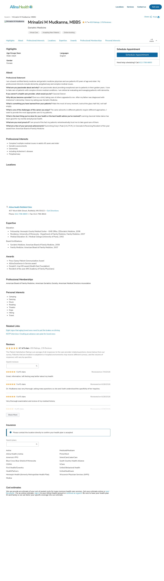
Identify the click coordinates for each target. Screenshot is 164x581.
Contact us (141, 7)
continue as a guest (74, 493)
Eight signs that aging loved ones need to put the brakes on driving (33, 330)
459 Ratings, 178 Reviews (100, 22)
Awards (73, 40)
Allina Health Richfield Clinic (20, 207)
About (20, 40)
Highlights (10, 40)
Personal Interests (112, 40)
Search (7, 17)
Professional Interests (35, 40)
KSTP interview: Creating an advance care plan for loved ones (30, 334)
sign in (37, 493)
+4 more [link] (151, 40)
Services (130, 7)
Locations (120, 7)
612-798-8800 (145, 62)
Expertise (63, 40)
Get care (155, 7)
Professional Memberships (91, 40)
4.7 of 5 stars (24, 348)
